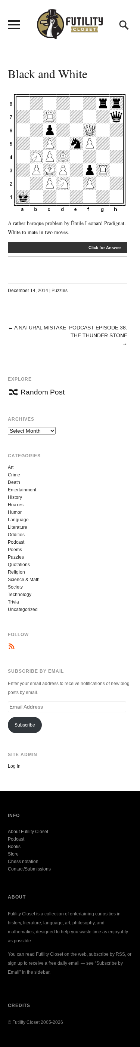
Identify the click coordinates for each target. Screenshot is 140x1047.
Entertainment (22, 489)
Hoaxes (16, 504)
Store (13, 854)
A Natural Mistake (40, 328)
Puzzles (60, 290)
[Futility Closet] (70, 35)
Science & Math (24, 579)
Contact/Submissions (29, 869)
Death (14, 482)
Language (18, 519)
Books (14, 846)
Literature (17, 527)
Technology (19, 594)
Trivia (13, 602)
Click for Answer (104, 247)
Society (15, 587)
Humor (15, 512)
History (15, 497)
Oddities (16, 534)
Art (10, 467)
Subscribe (25, 725)
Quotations (19, 564)
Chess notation (23, 861)
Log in (14, 766)
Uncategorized (23, 609)
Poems (15, 549)
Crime (14, 475)
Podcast (16, 542)
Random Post (43, 392)
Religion (16, 572)
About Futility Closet (28, 831)
